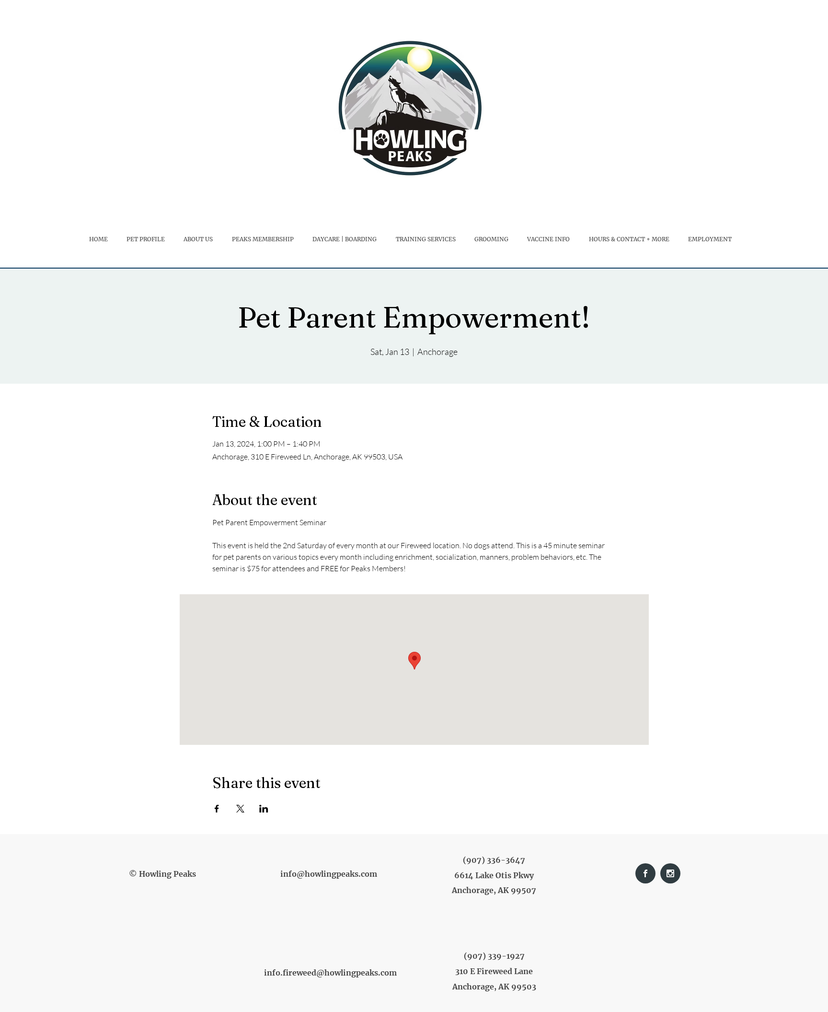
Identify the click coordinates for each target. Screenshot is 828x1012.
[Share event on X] (240, 808)
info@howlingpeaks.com (328, 874)
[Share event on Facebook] (216, 808)
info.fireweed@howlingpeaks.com (330, 972)
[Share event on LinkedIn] (263, 808)
